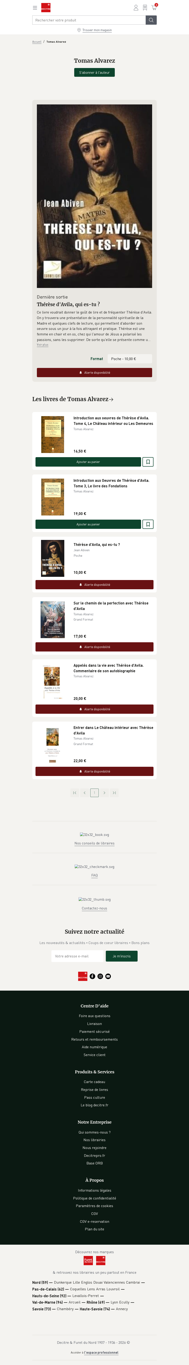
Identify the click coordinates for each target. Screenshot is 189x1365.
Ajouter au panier (88, 462)
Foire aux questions (94, 1015)
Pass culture (94, 1097)
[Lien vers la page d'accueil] (45, 7)
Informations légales (94, 1190)
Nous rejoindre (94, 1147)
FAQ (94, 875)
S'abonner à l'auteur (94, 72)
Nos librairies (94, 1139)
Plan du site (94, 1229)
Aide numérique (94, 1047)
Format (97, 358)
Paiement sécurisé (94, 1031)
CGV (94, 1213)
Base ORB (94, 1163)
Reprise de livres (94, 1089)
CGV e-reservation (94, 1221)
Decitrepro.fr (94, 1155)
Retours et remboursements (94, 1039)
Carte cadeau (94, 1081)
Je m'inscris (122, 956)
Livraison (94, 1023)
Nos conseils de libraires (94, 843)
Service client (95, 1054)
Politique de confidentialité (94, 1198)
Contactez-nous (94, 908)
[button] (94, 326)
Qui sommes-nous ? (95, 1132)
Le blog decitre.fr (94, 1105)
